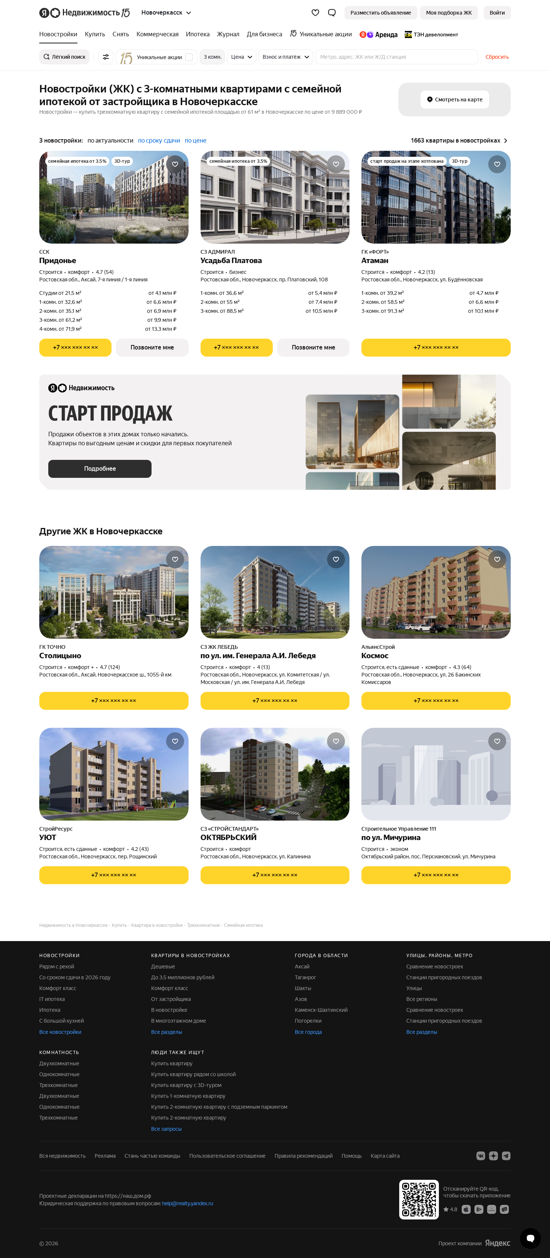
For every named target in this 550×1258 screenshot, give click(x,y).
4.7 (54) (105, 272)
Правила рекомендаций (304, 1156)
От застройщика (171, 999)
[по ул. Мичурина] (436, 774)
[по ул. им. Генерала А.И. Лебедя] (275, 592)
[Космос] (436, 592)
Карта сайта (385, 1156)
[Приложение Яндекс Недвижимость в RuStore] (504, 1209)
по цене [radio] (196, 140)
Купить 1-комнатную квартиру (188, 1096)
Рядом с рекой (56, 967)
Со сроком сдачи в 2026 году (75, 977)
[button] (332, 12)
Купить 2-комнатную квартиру (188, 1118)
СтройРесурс (56, 829)
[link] (497, 12)
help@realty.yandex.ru (187, 1203)
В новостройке (169, 1010)
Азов (301, 999)
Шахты (303, 988)
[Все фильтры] (105, 56)
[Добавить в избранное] (175, 164)
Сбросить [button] (497, 57)
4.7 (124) (110, 667)
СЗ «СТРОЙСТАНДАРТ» (230, 829)
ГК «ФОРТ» (375, 252)
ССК (44, 252)
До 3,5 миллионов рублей (182, 977)
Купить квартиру (172, 1063)
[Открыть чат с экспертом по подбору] (530, 1238)
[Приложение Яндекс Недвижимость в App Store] (466, 1209)
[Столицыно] (114, 592)
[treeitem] (60, 34)
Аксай (302, 967)
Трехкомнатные (58, 1085)
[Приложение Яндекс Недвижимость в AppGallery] (491, 1209)
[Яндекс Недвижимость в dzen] (493, 1155)
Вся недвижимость (62, 1156)
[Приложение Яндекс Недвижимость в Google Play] (478, 1209)
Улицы (414, 988)
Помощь (352, 1156)
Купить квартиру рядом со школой (193, 1074)
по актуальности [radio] (111, 140)
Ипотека (49, 1010)
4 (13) (263, 667)
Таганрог (305, 977)
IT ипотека (52, 999)
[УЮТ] (114, 774)
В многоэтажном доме (178, 1021)
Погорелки (308, 1021)
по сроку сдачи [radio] (159, 140)
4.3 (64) (462, 667)
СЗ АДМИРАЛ (218, 252)
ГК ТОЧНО (52, 647)
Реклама (105, 1156)
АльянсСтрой (378, 647)
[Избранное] (315, 12)
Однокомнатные (59, 1074)
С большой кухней (61, 1021)
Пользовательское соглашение (227, 1156)
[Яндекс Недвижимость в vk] (480, 1155)
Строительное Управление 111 (398, 829)
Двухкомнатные (59, 1063)
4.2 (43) (140, 849)
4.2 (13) (426, 272)
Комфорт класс (57, 988)
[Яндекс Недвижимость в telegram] (506, 1155)
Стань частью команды (152, 1156)
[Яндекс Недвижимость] (85, 12)
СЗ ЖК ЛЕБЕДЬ (219, 647)
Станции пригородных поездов (444, 977)
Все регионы (421, 999)
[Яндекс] (498, 1243)
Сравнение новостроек (434, 967)
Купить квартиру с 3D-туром (186, 1085)
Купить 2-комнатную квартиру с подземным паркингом (219, 1107)
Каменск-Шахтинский (321, 1010)
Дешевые (163, 967)
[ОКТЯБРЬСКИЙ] (275, 774)
